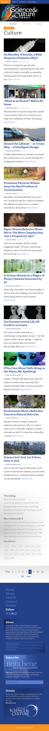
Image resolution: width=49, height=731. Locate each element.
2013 (38, 550)
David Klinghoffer (13, 329)
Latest (39, 23)
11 (43, 572)
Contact (11, 601)
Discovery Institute (25, 728)
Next (29, 576)
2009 (22, 554)
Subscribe (31, 2)
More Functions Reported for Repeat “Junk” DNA (23, 533)
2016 (22, 550)
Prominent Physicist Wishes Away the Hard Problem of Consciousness (22, 186)
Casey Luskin (11, 240)
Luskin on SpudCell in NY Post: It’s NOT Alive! (21, 503)
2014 (33, 550)
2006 (39, 554)
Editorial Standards (13, 644)
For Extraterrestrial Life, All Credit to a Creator (21, 323)
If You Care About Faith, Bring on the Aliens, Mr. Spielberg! (24, 369)
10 (38, 572)
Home (10, 589)
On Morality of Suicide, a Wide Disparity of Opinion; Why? (23, 56)
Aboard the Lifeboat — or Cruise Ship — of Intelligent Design (24, 145)
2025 (6, 546)
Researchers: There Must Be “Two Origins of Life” (23, 510)
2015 (27, 550)
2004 (12, 558)
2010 (16, 554)
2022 (27, 546)
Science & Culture (13, 286)
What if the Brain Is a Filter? (15, 499)
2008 (28, 554)
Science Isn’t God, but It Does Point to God (22, 458)
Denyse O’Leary (11, 108)
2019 (6, 550)
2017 (17, 550)
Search (11, 597)
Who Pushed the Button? (14, 513)
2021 (33, 546)
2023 (20, 546)
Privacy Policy (11, 650)
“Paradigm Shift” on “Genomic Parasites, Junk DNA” (24, 526)
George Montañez (13, 151)
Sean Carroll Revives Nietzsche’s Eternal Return (22, 536)
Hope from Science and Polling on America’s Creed (24, 522)
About (15, 2)
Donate (22, 2)
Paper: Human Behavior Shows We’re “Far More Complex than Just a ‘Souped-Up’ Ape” (23, 232)
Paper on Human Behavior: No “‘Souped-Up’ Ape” (23, 529)
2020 (38, 546)
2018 (12, 550)
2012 (6, 554)
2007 (34, 554)
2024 (13, 546)
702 (22, 576)
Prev (8, 572)
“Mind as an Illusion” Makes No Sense (23, 102)
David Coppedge (12, 418)
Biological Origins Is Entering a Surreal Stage (21, 506)
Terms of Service (12, 647)
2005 (7, 558)
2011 (11, 554)
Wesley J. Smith (11, 61)
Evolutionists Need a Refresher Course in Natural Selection (23, 412)
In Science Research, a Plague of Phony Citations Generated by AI (24, 279)
